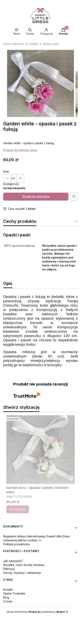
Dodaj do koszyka (36, 197)
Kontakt (8, 589)
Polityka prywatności (16, 544)
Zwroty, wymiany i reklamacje (22, 572)
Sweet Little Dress (13, 43)
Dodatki (33, 43)
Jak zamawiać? (13, 561)
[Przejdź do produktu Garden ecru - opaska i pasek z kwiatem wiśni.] (40, 449)
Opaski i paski (51, 43)
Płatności (9, 568)
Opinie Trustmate (14, 593)
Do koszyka (18, 509)
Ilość (6, 171)
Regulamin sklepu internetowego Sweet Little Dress (36, 536)
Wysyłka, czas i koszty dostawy (23, 565)
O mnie (7, 601)
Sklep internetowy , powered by (36, 611)
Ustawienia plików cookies (20, 540)
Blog (6, 597)
